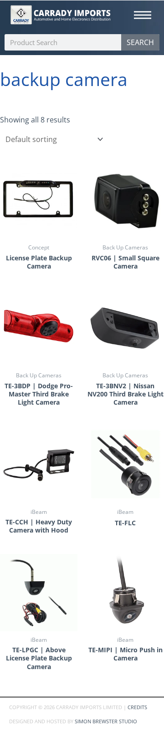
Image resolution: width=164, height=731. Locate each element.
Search (140, 42)
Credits (137, 707)
